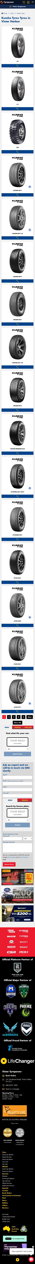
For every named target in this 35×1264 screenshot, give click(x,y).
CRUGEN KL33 (17, 406)
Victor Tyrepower (19, 6)
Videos (4, 1205)
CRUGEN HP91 (17, 276)
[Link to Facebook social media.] (17, 1259)
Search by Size (6, 1157)
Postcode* (6, 793)
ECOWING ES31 (17, 535)
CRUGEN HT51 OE (17, 363)
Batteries (4, 1176)
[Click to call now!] (24, 2)
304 (17, 147)
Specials (5, 1188)
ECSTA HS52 (17, 621)
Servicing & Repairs (8, 1178)
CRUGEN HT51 (17, 319)
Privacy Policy (12, 857)
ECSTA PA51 (17, 664)
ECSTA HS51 (17, 578)
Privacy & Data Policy (12, 1255)
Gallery (5, 1203)
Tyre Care (5, 1162)
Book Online (7, 1193)
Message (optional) (9, 842)
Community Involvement (11, 1195)
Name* (5, 775)
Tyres (4, 1152)
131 (17, 104)
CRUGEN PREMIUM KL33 (17, 449)
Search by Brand (7, 1159)
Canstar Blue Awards (8, 1217)
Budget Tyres (6, 1219)
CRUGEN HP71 (17, 190)
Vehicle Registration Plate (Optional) (10, 835)
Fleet (4, 1198)
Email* (5, 787)
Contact (5, 1191)
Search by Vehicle (7, 1155)
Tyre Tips (5, 1164)
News (4, 1200)
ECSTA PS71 (17, 707)
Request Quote (9, 864)
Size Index (5, 1214)
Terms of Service (23, 857)
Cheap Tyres (6, 1221)
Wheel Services (7, 1183)
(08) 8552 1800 (12, 1085)
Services (5, 1174)
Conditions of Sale (23, 1255)
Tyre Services (6, 1181)
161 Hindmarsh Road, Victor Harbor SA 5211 (19, 1080)
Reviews (5, 1208)
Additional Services (8, 1186)
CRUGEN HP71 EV (17, 233)
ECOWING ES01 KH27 (17, 492)
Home (5, 13)
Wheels (5, 1167)
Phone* (13, 781)
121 (17, 61)
